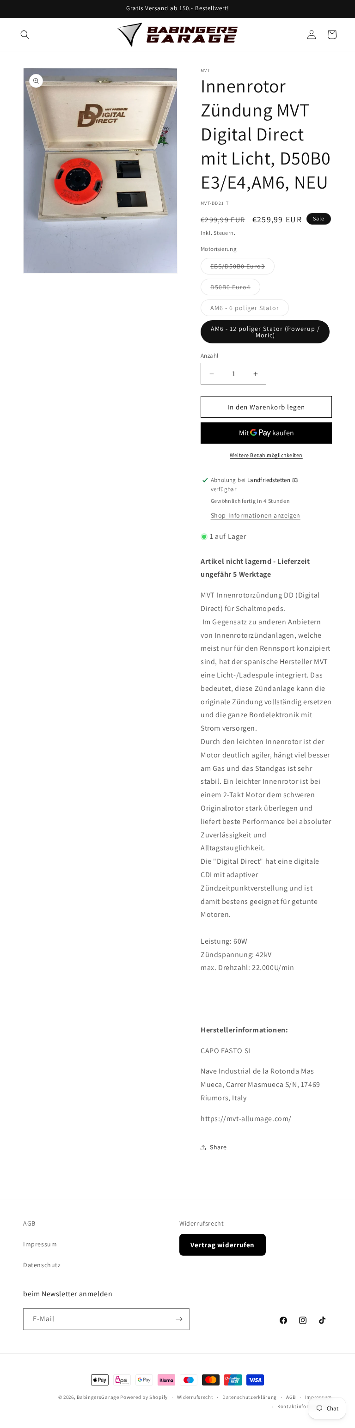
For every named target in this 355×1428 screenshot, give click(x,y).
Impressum (40, 1244)
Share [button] (218, 1147)
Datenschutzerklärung (249, 1397)
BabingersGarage (98, 1397)
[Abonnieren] (179, 1319)
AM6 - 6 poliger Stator (249, 309)
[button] (25, 34)
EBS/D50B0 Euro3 (242, 268)
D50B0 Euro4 (235, 288)
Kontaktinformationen (304, 1406)
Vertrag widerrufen (222, 1244)
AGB (29, 1223)
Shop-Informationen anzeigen (255, 515)
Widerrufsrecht (201, 1223)
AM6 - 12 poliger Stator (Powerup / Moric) (265, 331)
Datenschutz (42, 1265)
